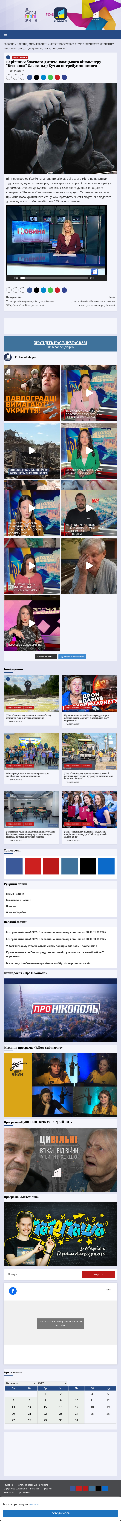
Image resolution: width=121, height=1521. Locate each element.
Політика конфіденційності (32, 1484)
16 (60, 1407)
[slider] (54, 278)
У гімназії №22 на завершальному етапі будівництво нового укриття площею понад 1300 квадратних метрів (30, 834)
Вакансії (34, 1488)
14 (29, 1407)
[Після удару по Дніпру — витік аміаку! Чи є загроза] (89, 566)
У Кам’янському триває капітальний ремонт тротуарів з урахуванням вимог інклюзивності (88, 776)
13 (13, 1407)
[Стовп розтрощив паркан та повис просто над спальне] (32, 508)
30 (60, 1420)
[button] (7, 34)
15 (45, 1407)
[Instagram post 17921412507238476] (32, 451)
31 (76, 1420)
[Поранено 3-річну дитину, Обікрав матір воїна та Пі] (89, 451)
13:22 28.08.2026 (15, 780)
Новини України (16, 912)
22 (45, 1413)
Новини (28, 708)
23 (60, 1413)
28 (29, 1420)
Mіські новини (20, 57)
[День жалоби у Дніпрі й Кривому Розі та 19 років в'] (89, 393)
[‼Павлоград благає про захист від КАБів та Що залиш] (32, 393)
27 (13, 1420)
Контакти (9, 1492)
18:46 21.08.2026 (73, 840)
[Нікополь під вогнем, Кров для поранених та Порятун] (89, 508)
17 (76, 1407)
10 (76, 1400)
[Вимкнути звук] (97, 277)
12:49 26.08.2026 (15, 840)
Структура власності (15, 1488)
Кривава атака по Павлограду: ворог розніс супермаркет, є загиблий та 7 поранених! (86, 718)
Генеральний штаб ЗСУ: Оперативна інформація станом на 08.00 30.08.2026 (56, 939)
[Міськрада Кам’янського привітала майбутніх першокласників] (31, 751)
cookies (34, 1504)
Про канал (24, 1492)
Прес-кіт (47, 1488)
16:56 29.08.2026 (73, 724)
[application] (56, 243)
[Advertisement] (61, 325)
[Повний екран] (102, 277)
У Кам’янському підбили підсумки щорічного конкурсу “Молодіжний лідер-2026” (85, 834)
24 (76, 1413)
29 (45, 1420)
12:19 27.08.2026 (73, 782)
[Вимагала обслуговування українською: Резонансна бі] (32, 623)
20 (13, 1413)
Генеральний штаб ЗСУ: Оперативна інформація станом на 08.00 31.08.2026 (56, 932)
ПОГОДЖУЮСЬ (60, 1513)
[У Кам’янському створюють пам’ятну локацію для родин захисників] (31, 693)
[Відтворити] (10, 277)
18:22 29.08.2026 (15, 722)
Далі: (93, 301)
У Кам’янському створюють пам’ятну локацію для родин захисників (29, 717)
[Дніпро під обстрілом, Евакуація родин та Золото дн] (32, 566)
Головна (8, 1484)
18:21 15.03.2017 (16, 71)
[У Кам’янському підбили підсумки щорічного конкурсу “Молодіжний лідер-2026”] (89, 809)
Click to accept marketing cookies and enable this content (60, 1323)
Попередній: (30, 301)
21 (29, 1413)
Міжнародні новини (18, 899)
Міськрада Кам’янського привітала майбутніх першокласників (27, 775)
